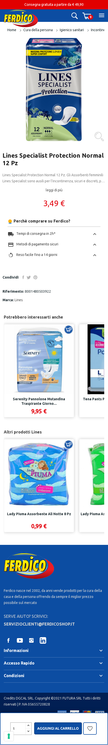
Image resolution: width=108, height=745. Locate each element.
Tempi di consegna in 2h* (53, 234)
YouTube (19, 640)
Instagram (31, 640)
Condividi (23, 277)
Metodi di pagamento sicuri (53, 245)
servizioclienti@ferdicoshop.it (39, 624)
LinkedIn (42, 640)
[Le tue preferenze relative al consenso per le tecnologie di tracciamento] (9, 736)
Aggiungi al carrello (58, 728)
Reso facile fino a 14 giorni (53, 255)
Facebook (8, 640)
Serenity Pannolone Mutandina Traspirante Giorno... (39, 401)
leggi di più (54, 190)
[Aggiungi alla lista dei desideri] (89, 730)
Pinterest (35, 277)
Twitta (28, 277)
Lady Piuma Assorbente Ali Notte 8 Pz (39, 514)
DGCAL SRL (24, 698)
